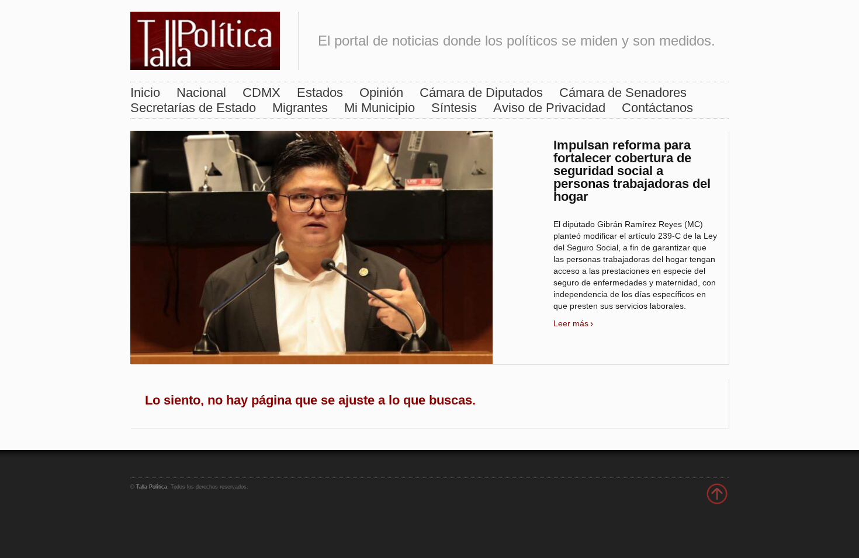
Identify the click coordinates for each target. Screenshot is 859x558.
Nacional (201, 92)
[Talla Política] (205, 38)
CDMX (261, 92)
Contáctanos (657, 107)
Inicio (145, 92)
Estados (320, 92)
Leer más (570, 323)
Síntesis (454, 107)
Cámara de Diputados (481, 92)
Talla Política (151, 487)
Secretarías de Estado (193, 107)
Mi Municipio (379, 107)
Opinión (381, 92)
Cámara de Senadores (623, 92)
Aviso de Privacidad (549, 107)
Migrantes (300, 107)
